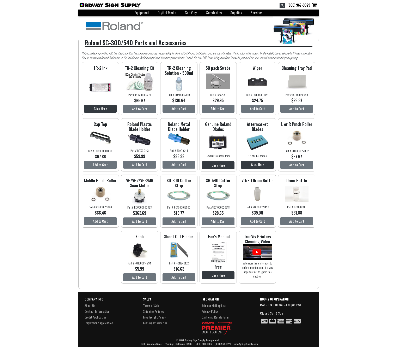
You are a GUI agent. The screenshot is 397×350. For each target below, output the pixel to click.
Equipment (142, 12)
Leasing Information (155, 323)
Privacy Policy (210, 311)
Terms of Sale (151, 305)
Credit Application (95, 317)
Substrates (214, 12)
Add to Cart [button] (139, 108)
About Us (90, 305)
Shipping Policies (153, 311)
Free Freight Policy (154, 317)
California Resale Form (215, 317)
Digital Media (167, 12)
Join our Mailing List (214, 305)
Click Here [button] (100, 108)
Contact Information (97, 311)
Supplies (236, 12)
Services (256, 12)
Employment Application (99, 323)
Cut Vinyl (191, 12)
